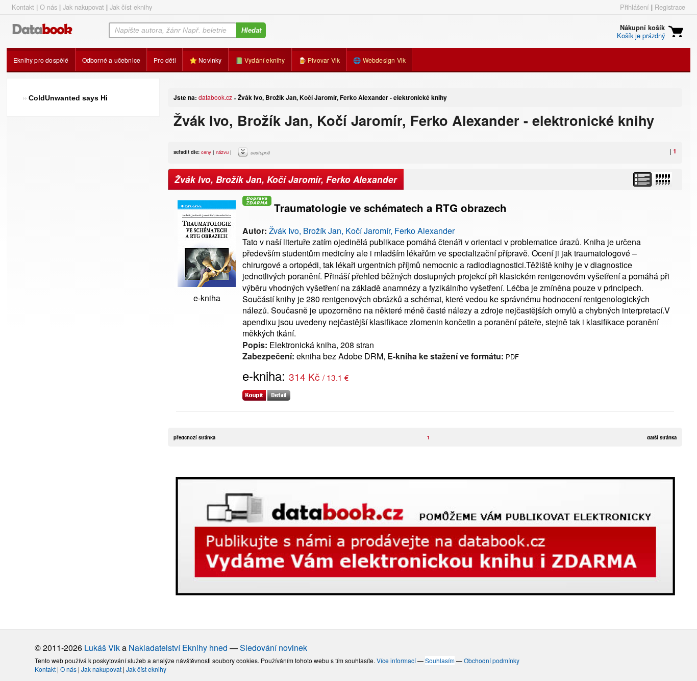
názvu (222, 151)
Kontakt (23, 7)
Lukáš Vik (102, 647)
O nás (48, 7)
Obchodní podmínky (491, 660)
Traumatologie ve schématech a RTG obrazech (390, 207)
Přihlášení (634, 7)
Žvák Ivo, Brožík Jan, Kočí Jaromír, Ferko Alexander (362, 231)
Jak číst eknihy (131, 7)
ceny (206, 151)
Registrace (670, 7)
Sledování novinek (273, 647)
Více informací (396, 660)
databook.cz (215, 97)
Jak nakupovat (83, 7)
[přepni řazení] (662, 179)
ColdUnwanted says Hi (68, 98)
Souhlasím (440, 660)
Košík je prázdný (641, 35)
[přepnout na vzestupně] (244, 154)
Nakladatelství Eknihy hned (178, 647)
